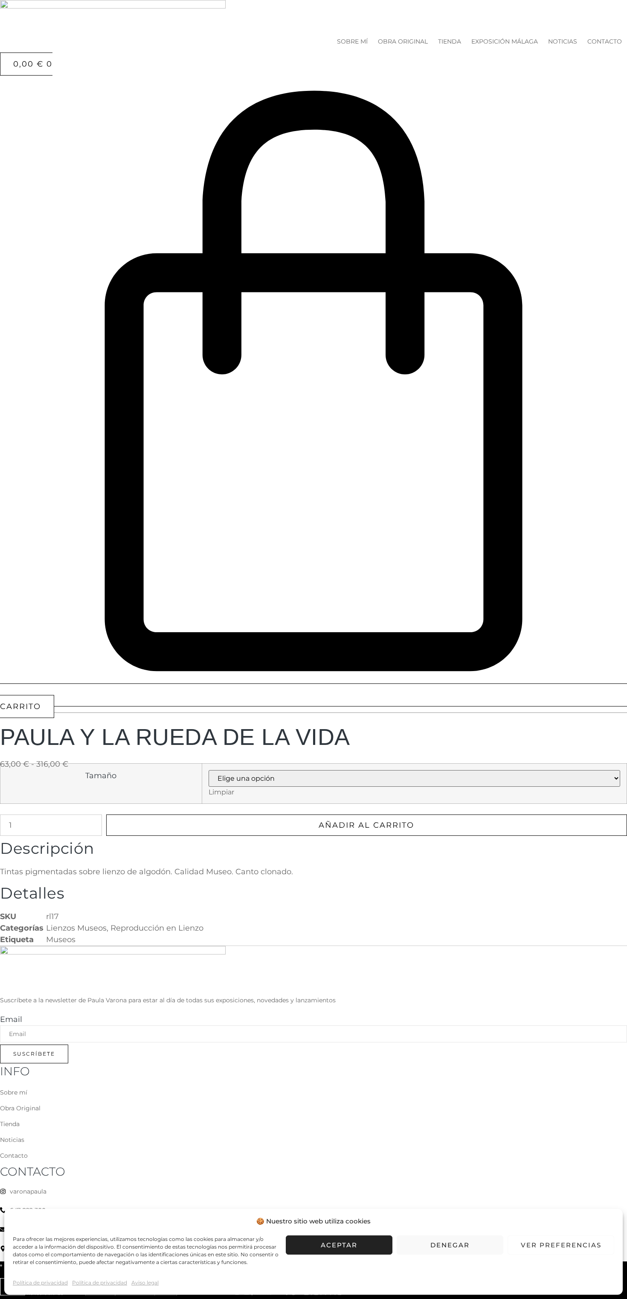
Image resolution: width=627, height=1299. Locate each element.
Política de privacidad (40, 1282)
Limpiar (221, 792)
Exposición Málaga (504, 41)
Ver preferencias (561, 1245)
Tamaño (100, 775)
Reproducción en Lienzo (156, 928)
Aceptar (339, 1245)
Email (11, 1019)
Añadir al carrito (366, 825)
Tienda (449, 41)
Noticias (562, 41)
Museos (60, 939)
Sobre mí (352, 41)
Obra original (403, 41)
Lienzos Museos (76, 928)
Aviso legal (145, 1282)
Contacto (604, 41)
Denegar (450, 1245)
